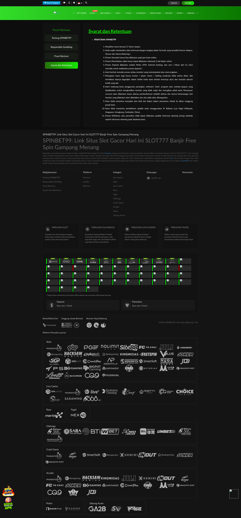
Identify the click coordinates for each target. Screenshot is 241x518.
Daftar (188, 3)
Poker (180, 13)
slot (171, 158)
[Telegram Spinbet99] (233, 494)
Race (118, 13)
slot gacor (108, 153)
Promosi (86, 178)
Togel (129, 13)
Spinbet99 (185, 161)
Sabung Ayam (193, 13)
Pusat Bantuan (61, 56)
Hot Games (81, 13)
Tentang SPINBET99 (61, 38)
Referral (86, 186)
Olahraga (141, 13)
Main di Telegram (52, 3)
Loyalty (86, 182)
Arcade (168, 13)
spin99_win (156, 178)
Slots (92, 13)
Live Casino (105, 13)
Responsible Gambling (61, 47)
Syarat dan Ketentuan (61, 65)
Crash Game (155, 13)
